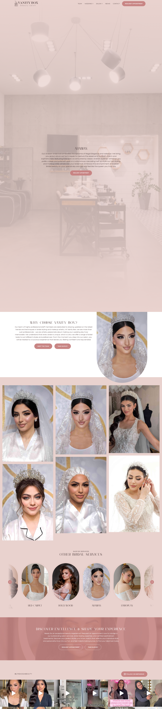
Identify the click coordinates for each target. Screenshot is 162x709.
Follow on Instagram (135, 674)
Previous (10, 582)
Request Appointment (134, 4)
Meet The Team (43, 346)
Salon (98, 4)
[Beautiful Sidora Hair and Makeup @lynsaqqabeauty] (13, 693)
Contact (116, 4)
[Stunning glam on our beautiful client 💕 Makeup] (40, 693)
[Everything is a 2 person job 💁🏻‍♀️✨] (94, 693)
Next (152, 582)
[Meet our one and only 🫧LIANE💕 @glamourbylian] (121, 693)
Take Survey (63, 346)
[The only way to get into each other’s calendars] (148, 693)
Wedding (88, 4)
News (107, 4)
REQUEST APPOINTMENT (70, 647)
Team (80, 4)
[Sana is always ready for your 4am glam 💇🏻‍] (67, 693)
